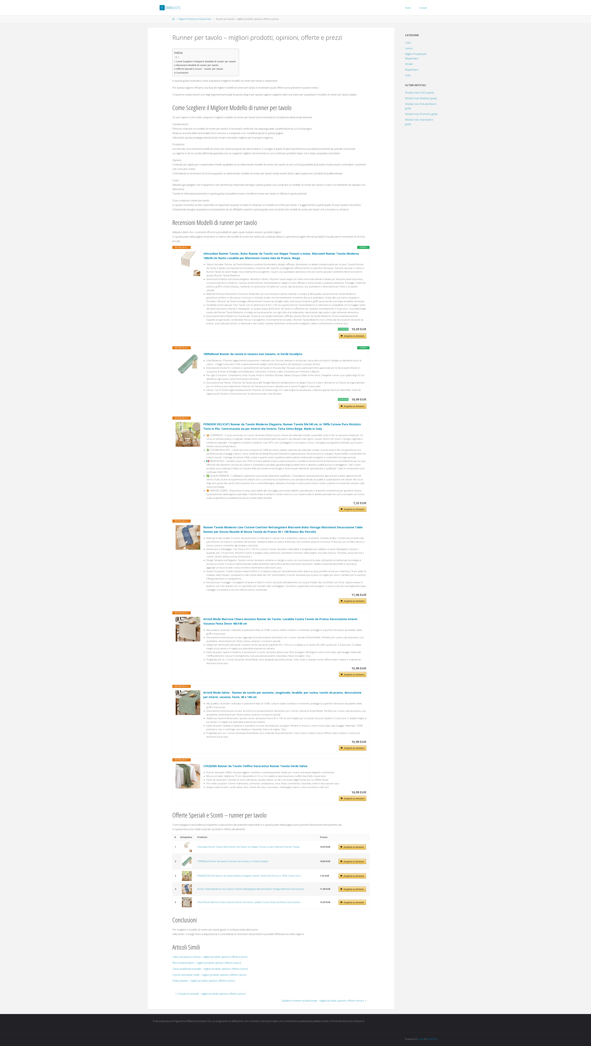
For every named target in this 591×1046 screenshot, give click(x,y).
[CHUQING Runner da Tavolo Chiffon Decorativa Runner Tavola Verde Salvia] (188, 776)
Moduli (409, 64)
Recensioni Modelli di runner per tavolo (197, 65)
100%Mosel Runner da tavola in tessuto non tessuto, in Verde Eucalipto (252, 354)
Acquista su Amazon (354, 335)
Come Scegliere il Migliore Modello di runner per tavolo (206, 61)
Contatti (423, 8)
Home (408, 8)
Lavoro (409, 48)
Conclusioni (182, 72)
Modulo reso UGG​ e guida (419, 92)
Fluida (420, 1039)
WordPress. (432, 1039)
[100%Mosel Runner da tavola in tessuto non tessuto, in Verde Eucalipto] (188, 364)
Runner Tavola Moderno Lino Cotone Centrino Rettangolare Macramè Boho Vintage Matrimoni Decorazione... (251, 888)
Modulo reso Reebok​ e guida (421, 98)
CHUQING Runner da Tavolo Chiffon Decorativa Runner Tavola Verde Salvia (255, 766)
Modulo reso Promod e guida (421, 114)
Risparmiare (411, 69)
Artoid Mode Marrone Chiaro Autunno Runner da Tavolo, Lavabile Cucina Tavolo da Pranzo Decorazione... (249, 902)
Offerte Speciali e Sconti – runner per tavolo (199, 68)
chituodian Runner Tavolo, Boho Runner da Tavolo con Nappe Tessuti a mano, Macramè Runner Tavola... (249, 846)
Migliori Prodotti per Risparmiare (195, 19)
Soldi (407, 75)
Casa (408, 42)
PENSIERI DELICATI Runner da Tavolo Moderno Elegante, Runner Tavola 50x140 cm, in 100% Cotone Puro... (249, 875)
